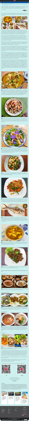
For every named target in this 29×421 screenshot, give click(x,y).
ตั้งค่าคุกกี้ (23, 419)
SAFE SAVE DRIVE (3, 409)
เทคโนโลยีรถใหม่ (3, 410)
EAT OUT (9, 412)
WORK (15, 409)
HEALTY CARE (9, 409)
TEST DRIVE (2, 411)
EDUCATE (16, 410)
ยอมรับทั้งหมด (25, 419)
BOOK (8, 410)
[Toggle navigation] (28, 2)
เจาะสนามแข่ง (2, 412)
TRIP (8, 411)
